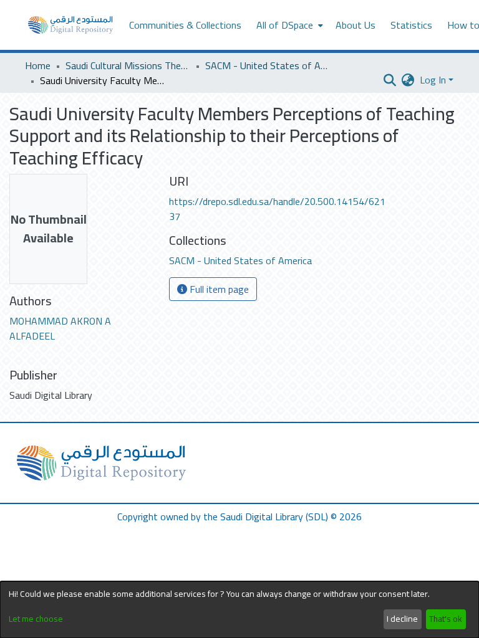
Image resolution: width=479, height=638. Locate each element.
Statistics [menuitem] (411, 24)
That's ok (445, 619)
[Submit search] (390, 79)
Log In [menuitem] (433, 79)
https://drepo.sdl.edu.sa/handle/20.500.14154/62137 (277, 209)
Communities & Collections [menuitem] (185, 24)
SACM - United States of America (267, 65)
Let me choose (36, 619)
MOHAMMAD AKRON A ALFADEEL (60, 328)
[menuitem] (288, 25)
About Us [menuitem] (355, 24)
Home (38, 65)
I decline (402, 619)
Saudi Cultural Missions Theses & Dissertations (127, 65)
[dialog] (239, 609)
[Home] (70, 24)
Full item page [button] (218, 289)
